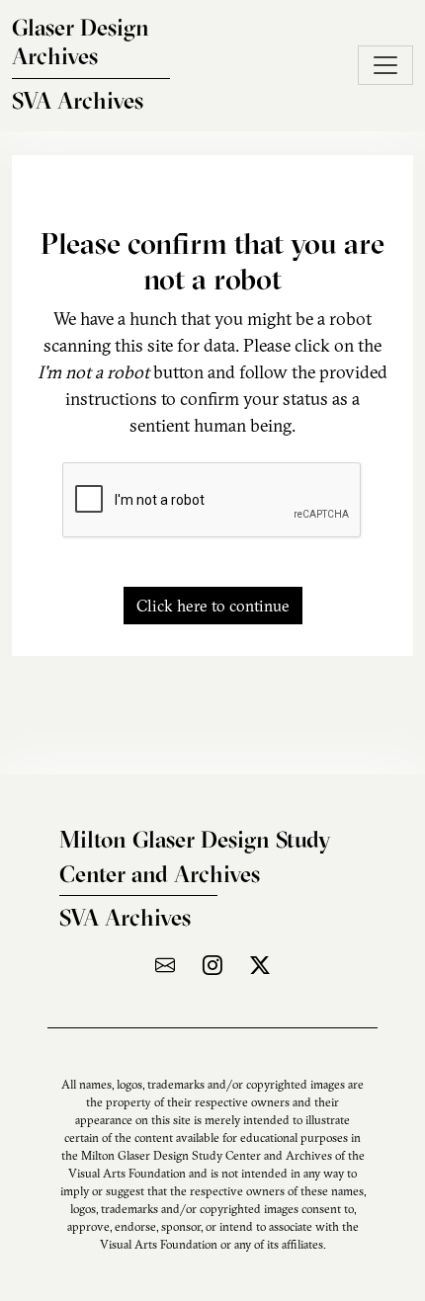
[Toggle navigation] (385, 65)
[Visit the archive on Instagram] (212, 964)
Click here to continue (213, 605)
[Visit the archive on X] (260, 964)
